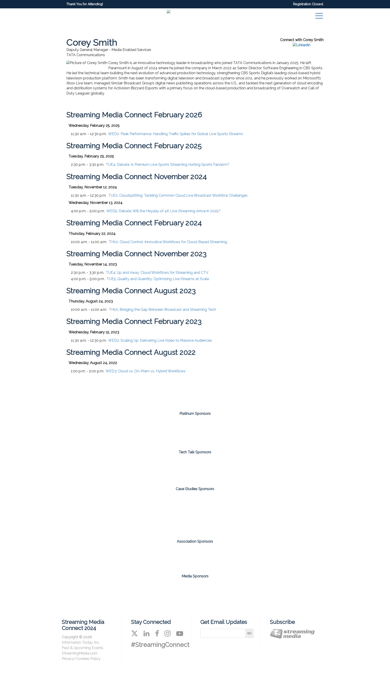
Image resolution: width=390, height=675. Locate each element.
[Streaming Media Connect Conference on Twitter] (134, 633)
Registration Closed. (308, 4)
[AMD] (115, 431)
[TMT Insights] (221, 513)
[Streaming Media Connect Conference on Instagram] (168, 633)
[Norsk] (168, 469)
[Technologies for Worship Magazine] (247, 589)
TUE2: (178, 195)
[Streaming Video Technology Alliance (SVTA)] (212, 555)
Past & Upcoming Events (82, 648)
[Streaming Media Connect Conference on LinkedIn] (146, 633)
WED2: (175, 134)
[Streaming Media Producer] (212, 589)
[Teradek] (168, 513)
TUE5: (158, 279)
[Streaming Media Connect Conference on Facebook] (157, 633)
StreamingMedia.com (80, 653)
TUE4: (167, 164)
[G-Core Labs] (168, 431)
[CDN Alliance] (177, 555)
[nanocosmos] (221, 431)
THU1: (168, 242)
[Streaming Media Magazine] (142, 589)
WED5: (163, 211)
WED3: (146, 371)
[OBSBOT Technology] (221, 469)
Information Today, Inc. (81, 642)
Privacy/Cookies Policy (81, 659)
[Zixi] (274, 431)
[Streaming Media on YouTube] (179, 633)
